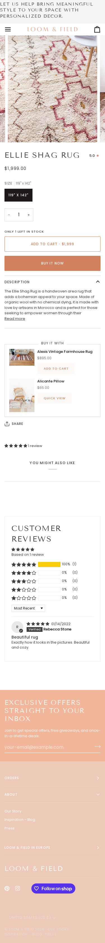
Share (17, 423)
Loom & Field (21, 929)
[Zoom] (18, 132)
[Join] (96, 746)
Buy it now (52, 263)
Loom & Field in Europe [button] (27, 847)
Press (9, 828)
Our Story (12, 811)
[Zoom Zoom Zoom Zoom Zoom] (52, 82)
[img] (38, 624)
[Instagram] (17, 888)
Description (17, 282)
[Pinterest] (7, 888)
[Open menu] (12, 29)
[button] (16, 445)
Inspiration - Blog (19, 819)
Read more (14, 318)
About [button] (11, 794)
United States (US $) (30, 917)
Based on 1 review (27, 554)
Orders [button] (11, 778)
